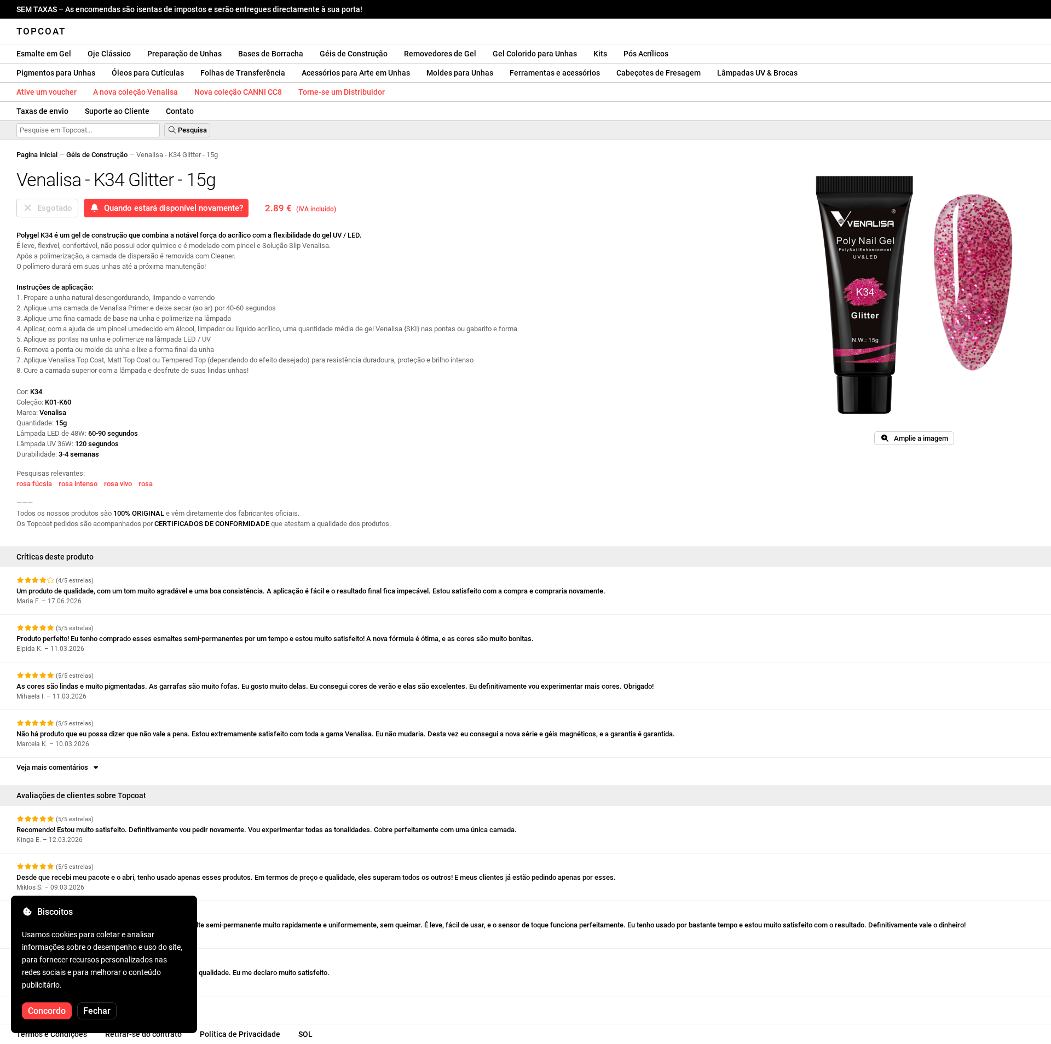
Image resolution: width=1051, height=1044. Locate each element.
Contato (180, 111)
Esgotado (52, 208)
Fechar (97, 1011)
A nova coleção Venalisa (135, 92)
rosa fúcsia (34, 484)
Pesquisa (191, 130)
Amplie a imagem (918, 438)
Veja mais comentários (53, 767)
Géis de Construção (354, 53)
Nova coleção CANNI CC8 (238, 92)
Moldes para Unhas (459, 72)
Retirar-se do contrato (143, 1034)
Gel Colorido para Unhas (535, 53)
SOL (305, 1034)
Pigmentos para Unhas (55, 72)
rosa (145, 484)
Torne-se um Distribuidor (341, 92)
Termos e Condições (51, 1034)
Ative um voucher (46, 92)
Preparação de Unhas (184, 53)
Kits (600, 53)
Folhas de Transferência (242, 72)
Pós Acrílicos (645, 53)
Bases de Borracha (270, 53)
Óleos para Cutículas (148, 72)
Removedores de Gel (440, 53)
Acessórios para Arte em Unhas (356, 72)
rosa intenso (78, 484)
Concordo (47, 1011)
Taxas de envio (42, 111)
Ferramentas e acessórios (555, 72)
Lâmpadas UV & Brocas (757, 72)
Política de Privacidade (240, 1034)
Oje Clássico (109, 53)
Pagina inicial (36, 155)
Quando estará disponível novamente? (171, 208)
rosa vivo (118, 484)
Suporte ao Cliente (117, 111)
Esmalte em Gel (43, 53)
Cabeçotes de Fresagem (658, 72)
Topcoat (41, 31)
